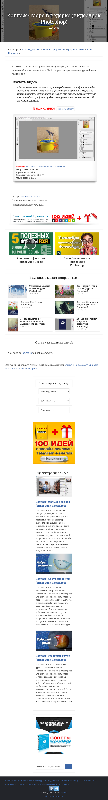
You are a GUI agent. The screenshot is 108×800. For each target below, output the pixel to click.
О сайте (83, 780)
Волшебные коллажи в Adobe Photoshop (45, 166)
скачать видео (66, 108)
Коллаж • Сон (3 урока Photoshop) (31, 303)
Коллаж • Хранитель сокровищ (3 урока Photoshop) (87, 304)
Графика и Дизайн (76, 49)
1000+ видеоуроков (31, 49)
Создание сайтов (55, 780)
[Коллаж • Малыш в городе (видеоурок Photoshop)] (54, 486)
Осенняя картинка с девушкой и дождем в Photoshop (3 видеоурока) (33, 321)
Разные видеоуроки (36, 780)
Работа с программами (54, 49)
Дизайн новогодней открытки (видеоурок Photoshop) (86, 322)
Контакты (92, 780)
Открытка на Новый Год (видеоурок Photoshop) (39, 288)
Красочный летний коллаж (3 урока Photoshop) (86, 288)
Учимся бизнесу (71, 780)
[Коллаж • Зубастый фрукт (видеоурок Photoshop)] (54, 640)
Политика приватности (28, 784)
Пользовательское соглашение (54, 784)
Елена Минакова (30, 196)
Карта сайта (10, 784)
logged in (27, 352)
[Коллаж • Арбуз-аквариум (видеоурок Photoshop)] (54, 563)
